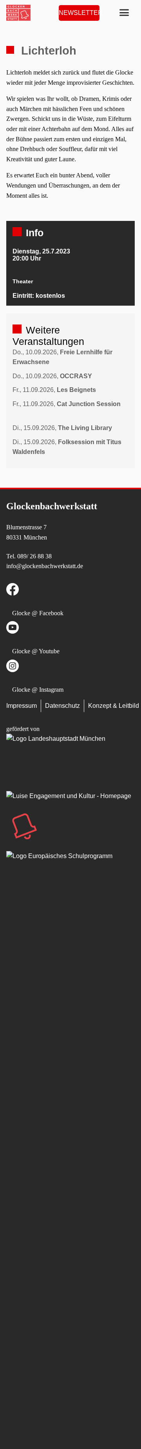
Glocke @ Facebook (37, 613)
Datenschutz (62, 705)
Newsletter (79, 12)
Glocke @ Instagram (37, 689)
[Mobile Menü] (124, 12)
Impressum (21, 705)
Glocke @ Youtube (36, 651)
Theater (23, 281)
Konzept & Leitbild (113, 705)
